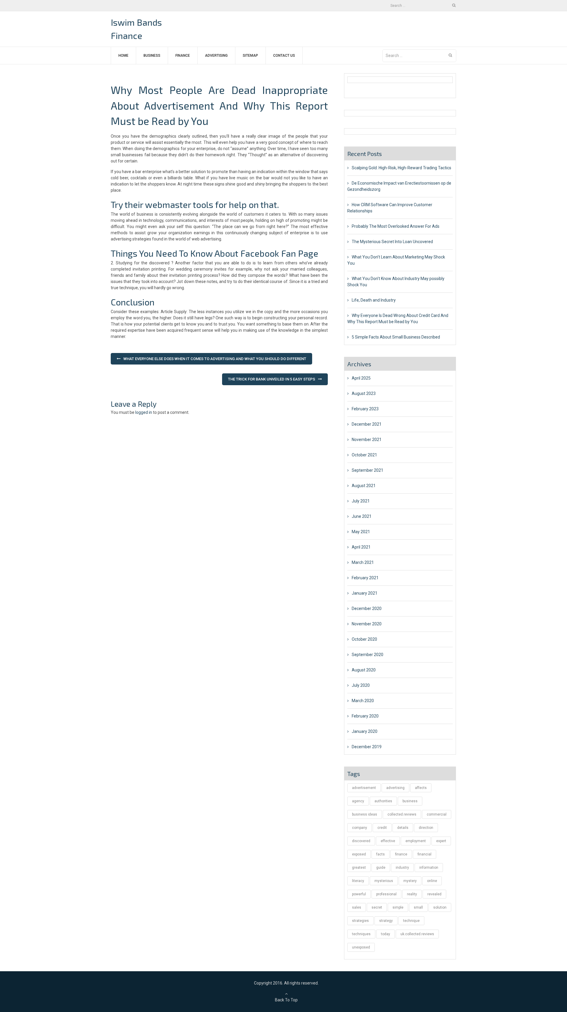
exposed (359, 854)
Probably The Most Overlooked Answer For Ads (395, 226)
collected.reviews (401, 814)
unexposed (361, 947)
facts (380, 854)
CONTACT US (284, 55)
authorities (383, 801)
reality (412, 894)
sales (356, 907)
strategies (360, 921)
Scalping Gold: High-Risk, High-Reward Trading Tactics (401, 167)
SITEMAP (250, 55)
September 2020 (367, 654)
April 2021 (361, 547)
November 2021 (367, 439)
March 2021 (363, 562)
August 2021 (364, 485)
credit (382, 828)
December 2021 (367, 424)
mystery (410, 881)
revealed (434, 894)
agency (358, 801)
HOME (123, 55)
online (432, 881)
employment (415, 841)
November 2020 (367, 623)
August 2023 (364, 393)
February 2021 (365, 577)
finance (401, 854)
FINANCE (182, 55)
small (418, 907)
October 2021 (364, 455)
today (385, 934)
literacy (358, 881)
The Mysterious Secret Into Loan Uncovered (392, 241)
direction (426, 828)
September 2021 (367, 470)
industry (402, 867)
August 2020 (364, 670)
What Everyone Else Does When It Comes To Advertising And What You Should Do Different (214, 359)
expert (441, 841)
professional (386, 894)
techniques (361, 934)
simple (397, 907)
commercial (437, 814)
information (428, 867)
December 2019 (367, 746)
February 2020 (365, 716)
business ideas (364, 814)
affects (421, 788)
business (410, 801)
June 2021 (362, 516)
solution (440, 907)
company (359, 828)
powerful (359, 894)
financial (424, 854)
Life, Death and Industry (374, 300)
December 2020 (367, 608)
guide (380, 867)
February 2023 (365, 408)
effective (388, 841)
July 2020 (361, 685)
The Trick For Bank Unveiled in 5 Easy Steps (271, 379)
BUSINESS (152, 55)
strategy (386, 921)
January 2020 (364, 731)
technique (411, 921)
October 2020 (364, 639)
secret (377, 907)
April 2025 (361, 378)
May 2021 (361, 531)
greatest (359, 867)
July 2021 (361, 501)
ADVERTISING (216, 55)
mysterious (383, 881)
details (402, 828)
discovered (361, 841)
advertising (395, 788)
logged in (143, 412)
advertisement (364, 788)
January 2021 (364, 593)
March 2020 (363, 700)
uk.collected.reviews (417, 934)
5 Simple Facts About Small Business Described (396, 337)
